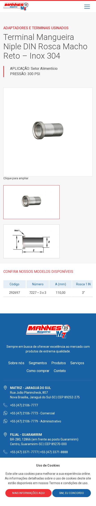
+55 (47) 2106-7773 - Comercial (32, 413)
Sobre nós (16, 363)
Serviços (77, 363)
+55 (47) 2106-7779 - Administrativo (35, 421)
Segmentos (38, 363)
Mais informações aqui (28, 493)
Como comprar (38, 371)
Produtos (58, 363)
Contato (60, 371)
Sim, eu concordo (71, 493)
